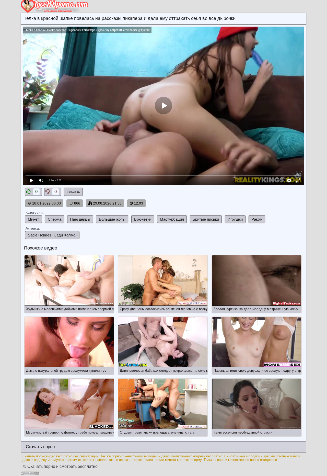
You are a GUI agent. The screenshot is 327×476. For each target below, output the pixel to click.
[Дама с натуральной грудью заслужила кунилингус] (69, 342)
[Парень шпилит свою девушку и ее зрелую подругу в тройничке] (256, 342)
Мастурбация (172, 219)
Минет (33, 219)
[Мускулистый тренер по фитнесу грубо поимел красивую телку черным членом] (69, 404)
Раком (256, 219)
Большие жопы (112, 219)
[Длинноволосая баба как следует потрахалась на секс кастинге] (162, 342)
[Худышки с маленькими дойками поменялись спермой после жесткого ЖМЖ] (69, 280)
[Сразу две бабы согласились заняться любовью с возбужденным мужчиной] (162, 280)
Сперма (54, 219)
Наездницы (80, 219)
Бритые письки (206, 219)
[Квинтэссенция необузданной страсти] (256, 404)
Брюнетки (142, 219)
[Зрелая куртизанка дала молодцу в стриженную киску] (256, 280)
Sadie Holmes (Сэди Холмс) (52, 235)
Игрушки (235, 219)
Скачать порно (40, 446)
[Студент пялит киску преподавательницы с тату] (162, 404)
